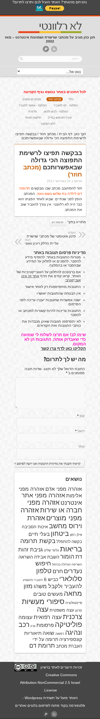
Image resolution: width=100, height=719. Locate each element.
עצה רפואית (48, 617)
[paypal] (46, 49)
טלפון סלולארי (59, 575)
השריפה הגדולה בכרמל (67, 564)
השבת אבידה (46, 557)
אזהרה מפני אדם (63, 489)
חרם (58, 571)
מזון (28, 586)
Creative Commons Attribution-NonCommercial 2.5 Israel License (50, 682)
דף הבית (65, 134)
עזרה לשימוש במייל (60, 117)
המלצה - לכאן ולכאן (56, 111)
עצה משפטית (61, 610)
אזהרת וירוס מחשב (54, 522)
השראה (25, 557)
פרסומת (45, 625)
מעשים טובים (48, 594)
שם (82, 416)
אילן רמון (76, 535)
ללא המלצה (48, 123)
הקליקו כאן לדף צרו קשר (63, 348)
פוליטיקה (68, 624)
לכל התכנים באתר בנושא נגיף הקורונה (55, 92)
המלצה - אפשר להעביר (32, 105)
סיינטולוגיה (73, 603)
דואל (81, 431)
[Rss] (54, 49)
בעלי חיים (39, 534)
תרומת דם (57, 222)
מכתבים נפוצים (32, 99)
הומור (67, 556)
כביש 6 (51, 579)
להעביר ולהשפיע (33, 580)
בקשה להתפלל (69, 541)
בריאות (71, 549)
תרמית (32, 111)
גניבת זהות (30, 549)
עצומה (25, 617)
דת (78, 556)
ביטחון (60, 533)
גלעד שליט (51, 550)
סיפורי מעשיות (43, 602)
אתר (81, 446)
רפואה (59, 634)
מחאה (73, 593)
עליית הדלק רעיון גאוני (41, 241)
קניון (33, 625)
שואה (48, 633)
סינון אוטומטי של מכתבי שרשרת (51, 234)
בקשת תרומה (37, 540)
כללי (71, 99)
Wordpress (33, 698)
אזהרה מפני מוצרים (51, 514)
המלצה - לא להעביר (66, 105)
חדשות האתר (33, 117)
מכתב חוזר (54, 99)
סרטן (78, 610)
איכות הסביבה (35, 526)
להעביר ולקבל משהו (58, 586)
